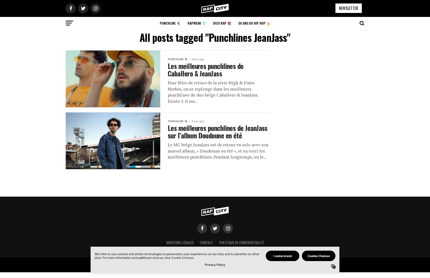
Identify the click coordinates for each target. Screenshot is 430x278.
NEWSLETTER (348, 8)
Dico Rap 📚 (222, 23)
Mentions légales (180, 242)
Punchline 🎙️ (170, 23)
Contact (206, 242)
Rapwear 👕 (197, 23)
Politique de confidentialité (241, 242)
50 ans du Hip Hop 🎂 (254, 23)
